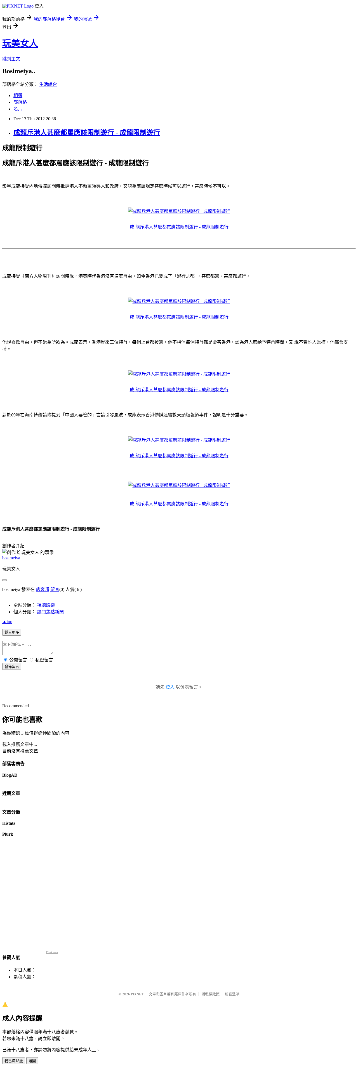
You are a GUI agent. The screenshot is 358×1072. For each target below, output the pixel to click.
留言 (54, 589)
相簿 (17, 95)
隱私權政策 (210, 994)
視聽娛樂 (46, 605)
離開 (32, 1061)
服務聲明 (232, 994)
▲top (7, 621)
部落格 (20, 102)
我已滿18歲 (13, 1061)
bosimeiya (11, 557)
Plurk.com (52, 952)
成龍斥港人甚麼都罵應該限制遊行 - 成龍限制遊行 (86, 132)
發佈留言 (11, 667)
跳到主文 (11, 58)
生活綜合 (48, 84)
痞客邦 (42, 589)
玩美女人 (20, 43)
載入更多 (11, 632)
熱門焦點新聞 (50, 611)
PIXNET (137, 994)
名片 (17, 109)
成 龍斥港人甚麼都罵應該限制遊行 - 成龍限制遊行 (179, 227)
